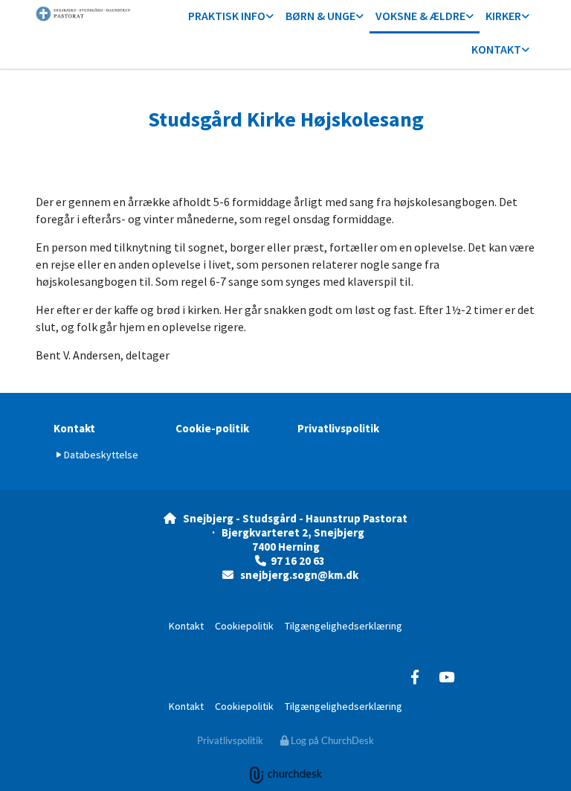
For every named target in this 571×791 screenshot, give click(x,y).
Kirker (503, 15)
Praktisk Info (226, 15)
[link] (231, 16)
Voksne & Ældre (420, 15)
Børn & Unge (320, 15)
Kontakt (496, 49)
